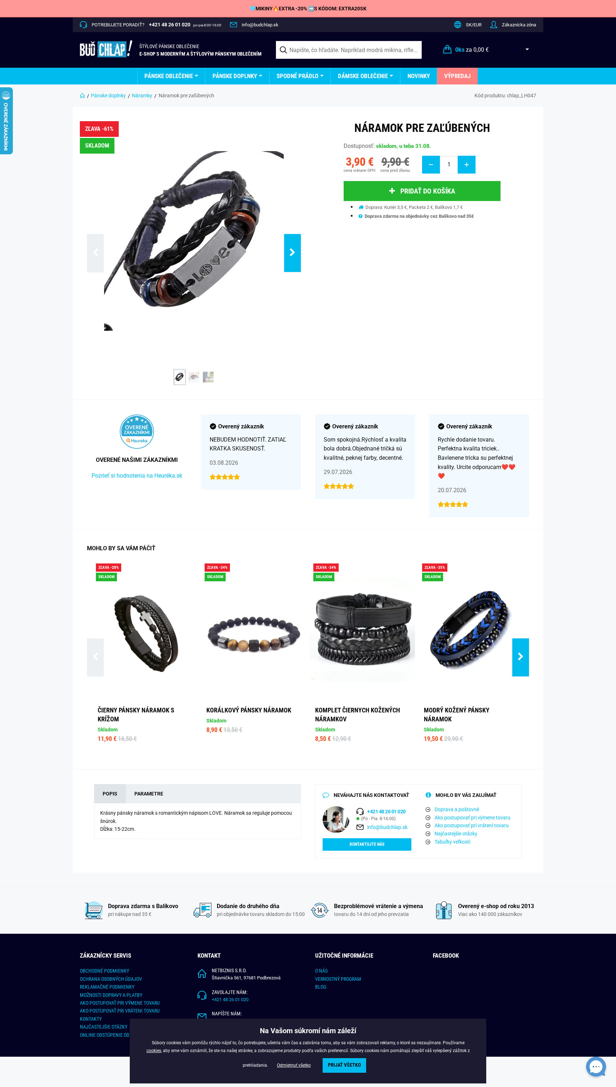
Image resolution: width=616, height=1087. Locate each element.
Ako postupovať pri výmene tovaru (472, 817)
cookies (154, 1050)
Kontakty (91, 1019)
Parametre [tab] (148, 794)
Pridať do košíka (427, 191)
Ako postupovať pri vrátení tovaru (472, 825)
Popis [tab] (110, 794)
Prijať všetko (344, 1065)
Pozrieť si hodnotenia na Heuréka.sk (137, 475)
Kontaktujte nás (367, 844)
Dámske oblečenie (363, 75)
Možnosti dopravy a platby (111, 995)
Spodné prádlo (297, 75)
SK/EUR (474, 24)
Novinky (418, 75)
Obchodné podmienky (104, 971)
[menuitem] (171, 76)
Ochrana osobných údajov (111, 979)
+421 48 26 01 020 (230, 999)
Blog (320, 987)
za (472, 49)
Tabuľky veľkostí (452, 842)
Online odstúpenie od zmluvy (114, 1035)
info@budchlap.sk (260, 24)
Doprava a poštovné (457, 809)
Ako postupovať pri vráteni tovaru (120, 1011)
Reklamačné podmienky (107, 987)
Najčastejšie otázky (456, 833)
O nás (321, 971)
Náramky (142, 95)
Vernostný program (338, 979)
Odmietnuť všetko (294, 1065)
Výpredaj (457, 75)
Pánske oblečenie (168, 75)
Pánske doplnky (234, 75)
